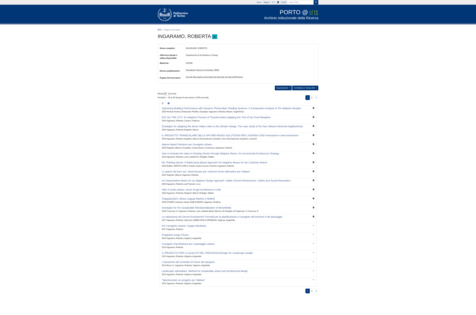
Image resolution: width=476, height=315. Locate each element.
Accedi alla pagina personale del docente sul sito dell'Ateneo (214, 77)
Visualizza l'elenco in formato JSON (202, 70)
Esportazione (282, 88)
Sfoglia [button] (266, 2)
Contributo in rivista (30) (304, 88)
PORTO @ (291, 14)
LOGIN (283, 2)
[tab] (163, 103)
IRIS (160, 30)
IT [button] (273, 2)
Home (259, 2)
